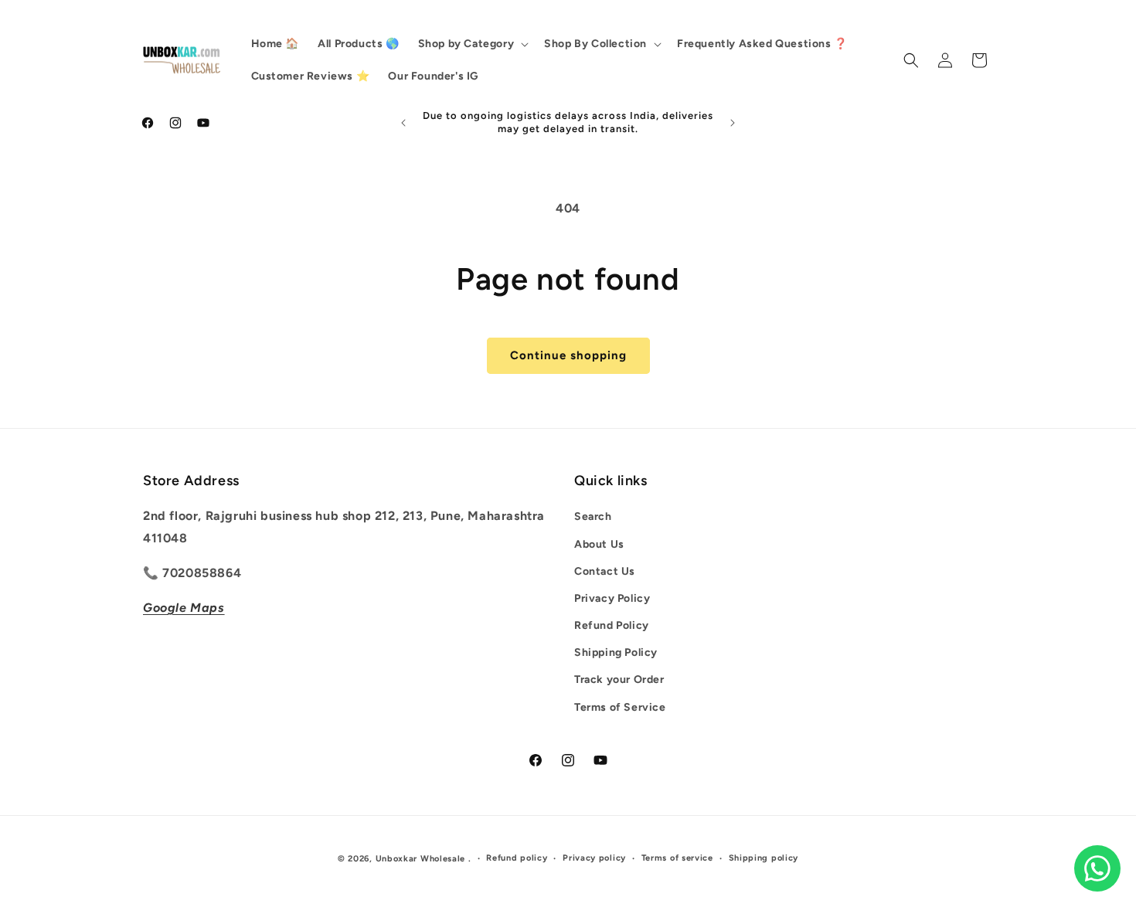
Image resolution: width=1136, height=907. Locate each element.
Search (593, 517)
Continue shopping (568, 355)
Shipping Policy (616, 653)
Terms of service (677, 858)
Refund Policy (611, 626)
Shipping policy (764, 858)
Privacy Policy (612, 598)
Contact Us (604, 571)
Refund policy (516, 858)
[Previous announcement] (403, 123)
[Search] (911, 60)
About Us (599, 544)
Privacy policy (594, 858)
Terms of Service (620, 707)
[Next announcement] (733, 123)
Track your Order (619, 680)
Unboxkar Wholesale (422, 859)
